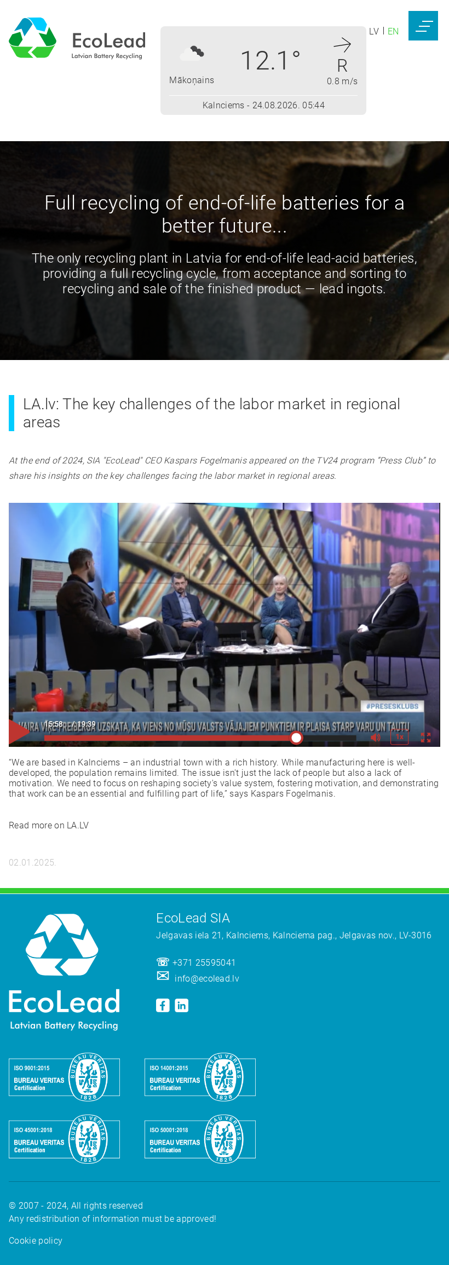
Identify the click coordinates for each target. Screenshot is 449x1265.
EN (393, 31)
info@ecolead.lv (207, 978)
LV (374, 31)
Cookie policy (35, 1240)
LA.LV (79, 825)
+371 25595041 (204, 963)
